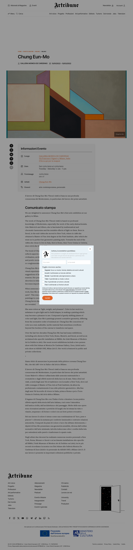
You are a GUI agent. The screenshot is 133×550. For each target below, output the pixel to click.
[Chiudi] (90, 249)
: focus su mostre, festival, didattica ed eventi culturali (64, 270)
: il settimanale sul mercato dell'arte (58, 273)
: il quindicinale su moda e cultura (57, 279)
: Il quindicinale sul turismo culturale (57, 282)
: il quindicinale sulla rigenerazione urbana (60, 276)
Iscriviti (47, 298)
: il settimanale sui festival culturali (57, 285)
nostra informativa (70, 289)
